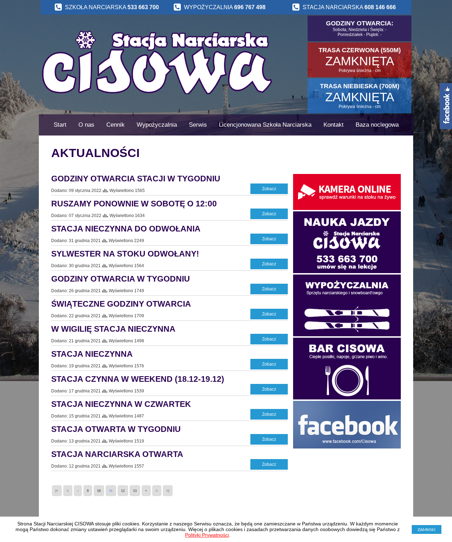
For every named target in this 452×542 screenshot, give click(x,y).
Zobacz (269, 188)
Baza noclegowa (377, 124)
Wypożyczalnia (157, 124)
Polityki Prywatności (207, 535)
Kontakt (333, 124)
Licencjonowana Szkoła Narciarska (265, 124)
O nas (86, 124)
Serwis (198, 124)
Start (60, 124)
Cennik (115, 124)
